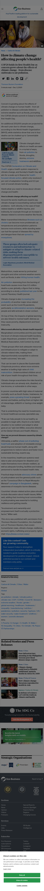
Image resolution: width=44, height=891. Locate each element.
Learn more (7, 869)
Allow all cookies (22, 880)
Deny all (22, 875)
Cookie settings (22, 885)
